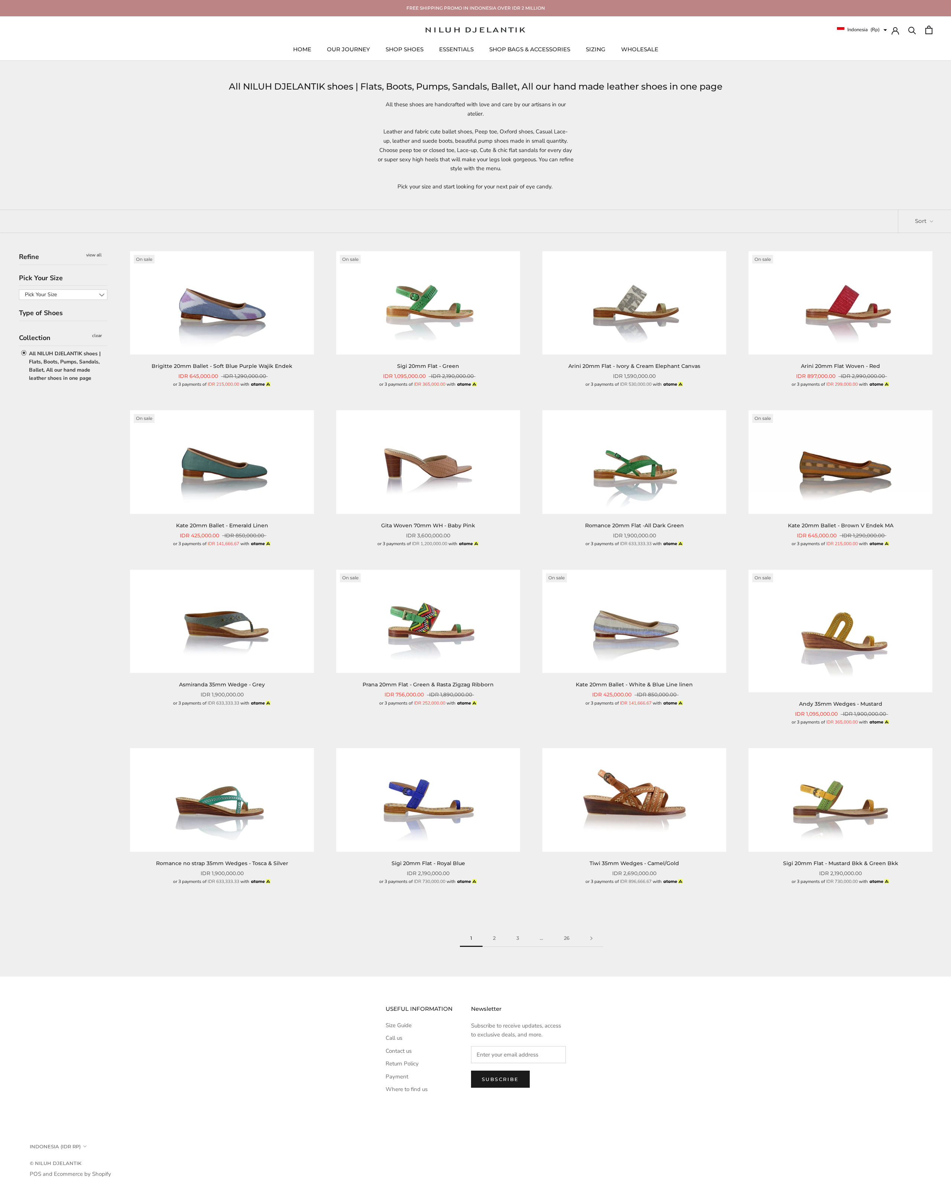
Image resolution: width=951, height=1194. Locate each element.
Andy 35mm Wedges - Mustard (840, 703)
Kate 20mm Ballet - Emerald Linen (222, 525)
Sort (921, 220)
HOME (302, 48)
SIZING (596, 48)
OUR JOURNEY (348, 48)
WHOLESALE (639, 48)
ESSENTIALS (456, 48)
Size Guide (399, 1025)
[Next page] (591, 938)
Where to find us (407, 1089)
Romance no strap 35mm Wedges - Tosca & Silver (222, 863)
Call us (394, 1038)
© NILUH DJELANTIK (55, 1163)
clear (97, 336)
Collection (35, 337)
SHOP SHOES (404, 48)
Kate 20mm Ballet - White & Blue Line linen (634, 684)
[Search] (912, 30)
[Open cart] (928, 30)
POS (35, 1174)
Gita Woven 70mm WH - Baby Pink (428, 525)
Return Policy (402, 1063)
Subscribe (500, 1079)
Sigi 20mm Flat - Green (428, 366)
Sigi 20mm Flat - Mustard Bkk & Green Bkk (840, 863)
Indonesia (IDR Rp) (55, 1146)
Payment (397, 1076)
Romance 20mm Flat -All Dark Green (634, 525)
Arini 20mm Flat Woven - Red (840, 366)
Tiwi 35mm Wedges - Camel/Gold (634, 863)
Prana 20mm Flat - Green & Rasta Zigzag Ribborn (428, 684)
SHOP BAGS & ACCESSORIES (529, 48)
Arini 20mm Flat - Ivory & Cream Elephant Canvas (634, 366)
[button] (862, 30)
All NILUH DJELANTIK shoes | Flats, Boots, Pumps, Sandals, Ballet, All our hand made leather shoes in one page (64, 365)
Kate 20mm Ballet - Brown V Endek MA (840, 525)
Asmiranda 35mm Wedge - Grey (222, 684)
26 (566, 938)
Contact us (399, 1051)
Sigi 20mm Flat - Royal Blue (428, 863)
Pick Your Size (41, 277)
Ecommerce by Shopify (82, 1174)
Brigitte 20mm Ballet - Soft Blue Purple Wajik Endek (222, 366)
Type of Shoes (41, 312)
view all (94, 255)
